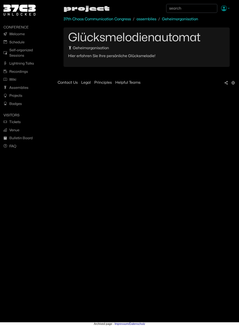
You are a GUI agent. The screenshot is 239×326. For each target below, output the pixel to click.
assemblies (146, 19)
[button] (225, 8)
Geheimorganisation (180, 19)
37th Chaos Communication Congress (97, 19)
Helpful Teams (128, 82)
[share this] (226, 82)
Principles (103, 82)
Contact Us (68, 82)
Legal (86, 82)
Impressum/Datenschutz (130, 324)
